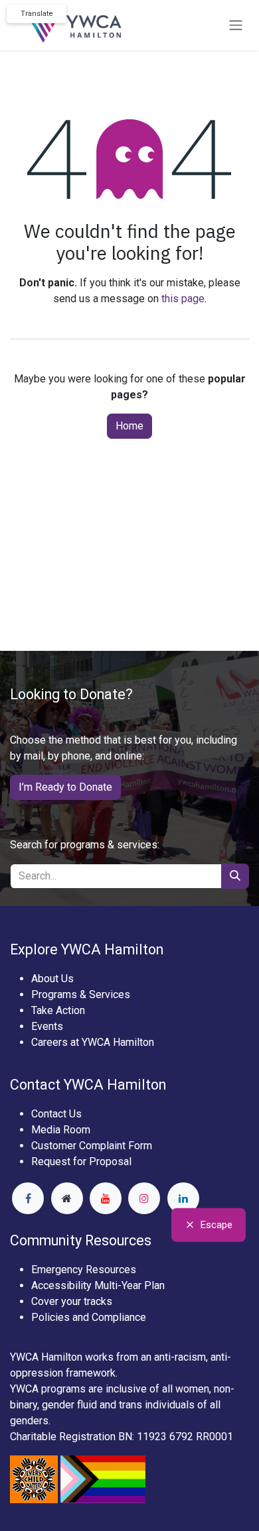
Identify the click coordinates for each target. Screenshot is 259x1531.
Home (129, 426)
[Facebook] (28, 1198)
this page (183, 298)
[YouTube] (106, 1198)
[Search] (235, 876)
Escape (216, 1225)
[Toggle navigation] (235, 25)
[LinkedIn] (183, 1198)
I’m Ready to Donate (65, 787)
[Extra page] (67, 1198)
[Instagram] (144, 1198)
